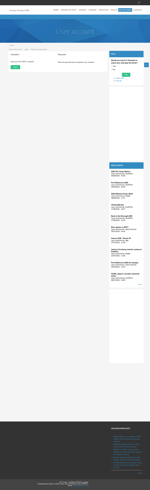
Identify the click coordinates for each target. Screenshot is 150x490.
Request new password (39, 49)
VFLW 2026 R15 (117, 205)
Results (119, 81)
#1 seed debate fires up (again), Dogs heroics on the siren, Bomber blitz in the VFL (127, 465)
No (114, 70)
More (140, 473)
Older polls (120, 78)
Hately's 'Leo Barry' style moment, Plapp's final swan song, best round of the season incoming (127, 452)
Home (56, 10)
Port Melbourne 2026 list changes (124, 263)
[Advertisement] (126, 124)
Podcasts (104, 10)
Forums (92, 10)
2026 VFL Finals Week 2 (120, 172)
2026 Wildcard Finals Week (122, 194)
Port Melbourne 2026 (119, 183)
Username (15, 55)
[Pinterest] (20, 2)
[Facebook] (9, 2)
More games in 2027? (119, 227)
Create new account (15, 49)
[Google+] (16, 2)
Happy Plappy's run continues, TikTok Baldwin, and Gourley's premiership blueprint (127, 439)
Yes (114, 66)
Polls (114, 10)
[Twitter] (13, 2)
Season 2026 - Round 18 (121, 238)
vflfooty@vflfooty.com (80, 485)
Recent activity (69, 10)
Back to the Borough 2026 (121, 216)
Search (82, 10)
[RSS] (23, 2)
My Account (125, 10)
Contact (137, 10)
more (140, 284)
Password (62, 55)
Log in (26, 49)
